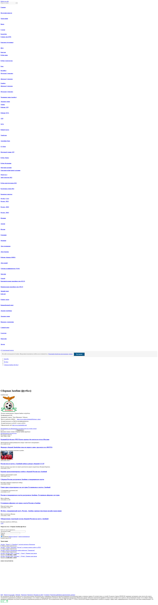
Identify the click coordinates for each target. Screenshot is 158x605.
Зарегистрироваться (24, 536)
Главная (3, 7)
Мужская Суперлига (7, 73)
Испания (3, 218)
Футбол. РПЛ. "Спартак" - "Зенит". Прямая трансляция (21, 553)
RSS (2, 594)
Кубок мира (4, 55)
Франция (3, 240)
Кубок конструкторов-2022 (9, 183)
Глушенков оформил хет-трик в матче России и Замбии (20, 503)
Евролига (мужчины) (7, 42)
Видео (2, 24)
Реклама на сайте (38, 594)
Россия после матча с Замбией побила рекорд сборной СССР (22, 464)
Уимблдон (4, 135)
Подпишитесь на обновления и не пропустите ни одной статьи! (19, 428)
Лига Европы (5, 251)
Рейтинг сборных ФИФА (8, 257)
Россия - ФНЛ (5, 207)
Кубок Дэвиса (5, 157)
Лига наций (4, 263)
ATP (2, 118)
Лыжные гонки (5, 101)
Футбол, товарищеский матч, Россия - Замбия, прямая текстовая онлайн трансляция (31, 511)
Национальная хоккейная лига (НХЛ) (12, 287)
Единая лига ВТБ (6, 37)
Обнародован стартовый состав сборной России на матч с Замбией (24, 519)
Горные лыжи (5, 299)
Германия (4, 235)
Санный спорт (5, 327)
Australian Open (5, 141)
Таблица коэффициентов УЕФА (10, 268)
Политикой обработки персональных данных (60, 354)
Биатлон (3, 52)
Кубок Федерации (6, 163)
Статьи (3, 29)
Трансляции (4, 18)
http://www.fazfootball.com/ (19, 425)
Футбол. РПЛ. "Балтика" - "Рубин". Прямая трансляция (21, 556)
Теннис (3, 104)
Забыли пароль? (13, 536)
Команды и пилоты (6, 194)
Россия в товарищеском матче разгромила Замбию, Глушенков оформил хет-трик (30, 495)
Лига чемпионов (5, 246)
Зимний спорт (5, 291)
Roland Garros (5, 129)
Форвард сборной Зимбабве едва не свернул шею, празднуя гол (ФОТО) (26, 447)
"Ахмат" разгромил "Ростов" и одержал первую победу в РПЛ (23, 547)
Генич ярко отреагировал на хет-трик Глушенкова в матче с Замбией (25, 487)
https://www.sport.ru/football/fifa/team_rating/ (29, 419)
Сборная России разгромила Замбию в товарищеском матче (22, 479)
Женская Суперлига (7, 79)
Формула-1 (4, 174)
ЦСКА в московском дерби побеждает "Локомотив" (20, 550)
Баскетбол (4, 34)
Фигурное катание (6, 167)
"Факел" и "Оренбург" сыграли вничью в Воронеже (20, 544)
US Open (3, 146)
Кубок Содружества (7, 60)
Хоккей (3, 278)
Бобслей (3, 294)
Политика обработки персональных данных (62, 594)
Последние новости (6, 13)
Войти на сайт (5, 1)
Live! (7, 198)
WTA (2, 124)
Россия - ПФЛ (5, 212)
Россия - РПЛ (5, 201)
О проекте (47, 594)
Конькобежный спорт (7, 305)
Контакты (30, 594)
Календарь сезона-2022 (7, 188)
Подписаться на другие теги (9, 433)
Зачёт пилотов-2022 (6, 177)
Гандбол (3, 83)
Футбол (3, 198)
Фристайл (4, 338)
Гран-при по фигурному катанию (10, 170)
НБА (2, 48)
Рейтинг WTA (5, 113)
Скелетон (3, 333)
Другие (3, 344)
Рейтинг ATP (4, 107)
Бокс (2, 66)
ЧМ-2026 (3, 274)
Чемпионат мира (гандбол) (9, 97)
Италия (3, 229)
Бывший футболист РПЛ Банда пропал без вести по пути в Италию (25, 439)
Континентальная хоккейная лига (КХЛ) (13, 281)
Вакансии (24, 594)
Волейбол (3, 70)
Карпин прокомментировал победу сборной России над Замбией (24, 471)
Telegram (17, 594)
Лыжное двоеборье (6, 310)
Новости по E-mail (9, 594)
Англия (3, 223)
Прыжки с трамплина (7, 322)
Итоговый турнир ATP (7, 152)
